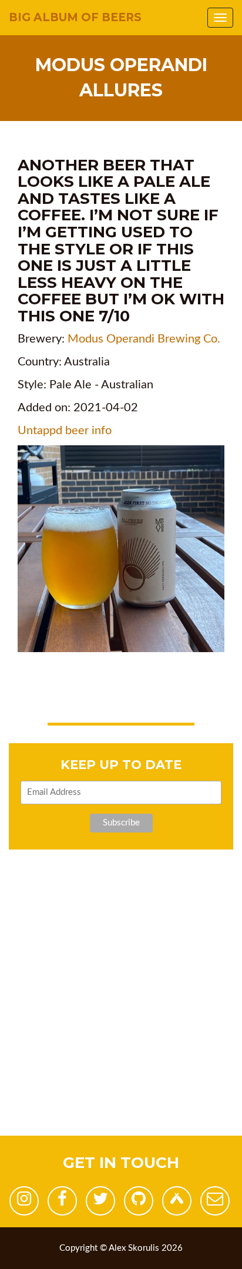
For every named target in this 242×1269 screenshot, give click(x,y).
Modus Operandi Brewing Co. (144, 339)
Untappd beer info (65, 431)
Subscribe (121, 822)
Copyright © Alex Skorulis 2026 (121, 1248)
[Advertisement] (121, 1015)
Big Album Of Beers (75, 17)
